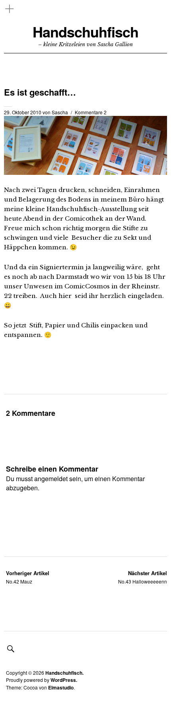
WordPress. (64, 679)
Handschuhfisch (85, 32)
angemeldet (51, 478)
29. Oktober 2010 (22, 112)
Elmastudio (61, 687)
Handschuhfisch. (64, 672)
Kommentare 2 (91, 112)
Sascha (60, 112)
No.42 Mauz (27, 577)
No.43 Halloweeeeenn (142, 577)
